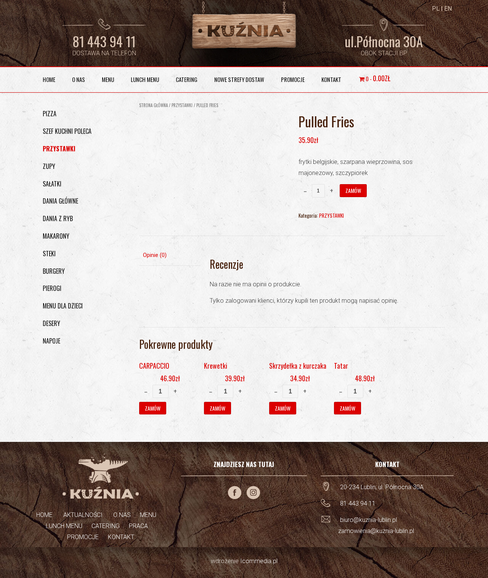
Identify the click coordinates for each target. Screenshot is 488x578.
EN (448, 8)
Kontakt (331, 79)
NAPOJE (51, 340)
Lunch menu (145, 79)
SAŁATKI (52, 183)
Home (49, 79)
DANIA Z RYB (58, 218)
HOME (44, 515)
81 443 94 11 (104, 41)
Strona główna (153, 105)
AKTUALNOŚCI (82, 515)
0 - (377, 78)
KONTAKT (116, 537)
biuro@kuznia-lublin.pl (368, 519)
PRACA (134, 526)
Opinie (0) (155, 255)
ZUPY (49, 166)
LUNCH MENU (64, 526)
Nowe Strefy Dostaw (239, 79)
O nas (78, 79)
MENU (148, 515)
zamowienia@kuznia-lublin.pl (376, 531)
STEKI (49, 253)
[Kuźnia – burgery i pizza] (244, 26)
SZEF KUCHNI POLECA (67, 131)
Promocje (293, 79)
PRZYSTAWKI (182, 105)
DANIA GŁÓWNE (60, 201)
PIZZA (49, 113)
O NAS (121, 515)
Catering (186, 79)
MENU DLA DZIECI (63, 305)
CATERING (101, 526)
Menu (108, 79)
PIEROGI (52, 288)
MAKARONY (56, 236)
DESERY (51, 323)
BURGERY (54, 271)
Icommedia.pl (259, 561)
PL (436, 8)
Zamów (353, 190)
